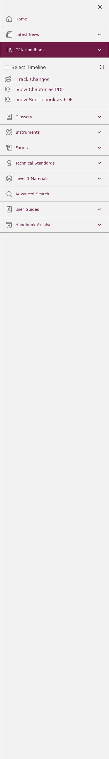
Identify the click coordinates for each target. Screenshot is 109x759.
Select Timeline (28, 67)
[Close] (99, 7)
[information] (102, 67)
